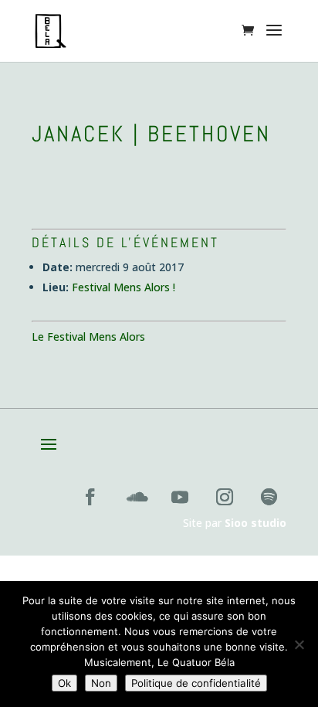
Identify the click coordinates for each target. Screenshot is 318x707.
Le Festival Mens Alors (88, 336)
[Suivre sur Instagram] (225, 497)
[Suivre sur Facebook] (90, 497)
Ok (64, 683)
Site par (234, 522)
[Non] (298, 644)
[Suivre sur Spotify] (269, 497)
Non (101, 683)
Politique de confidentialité (196, 683)
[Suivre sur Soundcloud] (135, 497)
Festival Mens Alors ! (123, 287)
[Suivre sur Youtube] (180, 497)
